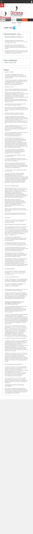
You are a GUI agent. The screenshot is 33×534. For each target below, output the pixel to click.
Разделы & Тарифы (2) (19, 22)
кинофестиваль (9, 20)
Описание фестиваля (13, 34)
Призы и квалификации (10, 60)
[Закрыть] (2, 5)
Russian (15, 28)
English (10, 28)
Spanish (5, 28)
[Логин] (31, 1)
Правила (6, 70)
